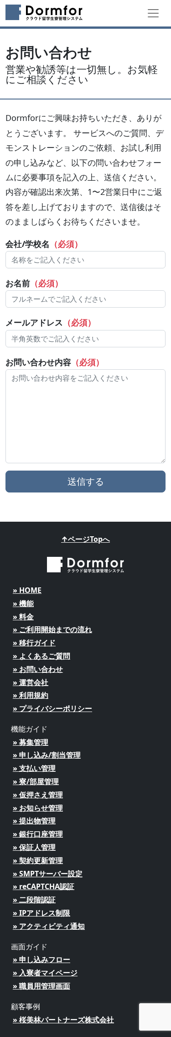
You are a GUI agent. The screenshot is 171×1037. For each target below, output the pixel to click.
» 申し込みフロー (41, 959)
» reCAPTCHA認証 (43, 886)
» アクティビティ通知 (49, 926)
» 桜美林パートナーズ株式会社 (63, 1020)
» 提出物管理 (34, 821)
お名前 (34, 283)
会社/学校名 (44, 243)
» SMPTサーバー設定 (48, 874)
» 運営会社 (30, 682)
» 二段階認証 (34, 900)
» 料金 (23, 617)
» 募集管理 (30, 742)
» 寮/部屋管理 (36, 781)
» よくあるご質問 (41, 656)
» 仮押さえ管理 (38, 795)
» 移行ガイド (34, 643)
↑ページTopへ (85, 539)
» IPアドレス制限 (41, 913)
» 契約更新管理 (38, 860)
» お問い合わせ (38, 669)
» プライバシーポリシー (52, 708)
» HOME (27, 590)
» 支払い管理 (34, 768)
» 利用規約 (30, 695)
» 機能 (23, 603)
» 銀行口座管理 (38, 834)
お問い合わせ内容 (54, 361)
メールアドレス (50, 322)
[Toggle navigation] (153, 13)
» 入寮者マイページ (45, 973)
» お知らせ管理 (38, 808)
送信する (85, 481)
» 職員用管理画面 (41, 986)
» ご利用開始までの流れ (52, 629)
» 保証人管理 (34, 847)
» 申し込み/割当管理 (47, 755)
